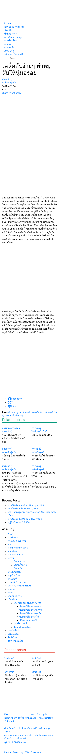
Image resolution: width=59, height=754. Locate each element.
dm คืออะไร (10, 728)
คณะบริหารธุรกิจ (39, 714)
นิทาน (11, 558)
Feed (6, 714)
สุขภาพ (11, 589)
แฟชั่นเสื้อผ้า (14, 630)
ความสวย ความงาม (18, 547)
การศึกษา (13, 537)
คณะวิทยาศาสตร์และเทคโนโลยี (20, 717)
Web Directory (33, 752)
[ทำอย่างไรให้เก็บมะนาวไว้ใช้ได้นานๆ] (44, 445)
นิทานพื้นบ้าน (20, 564)
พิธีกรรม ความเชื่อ (28, 620)
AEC (10, 533)
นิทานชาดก (19, 561)
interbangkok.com (44, 735)
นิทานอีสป (19, 568)
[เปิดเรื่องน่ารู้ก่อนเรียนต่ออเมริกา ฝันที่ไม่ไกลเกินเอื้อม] (15, 668)
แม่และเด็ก (13, 633)
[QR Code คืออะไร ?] (44, 424)
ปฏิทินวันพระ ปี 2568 (19, 522)
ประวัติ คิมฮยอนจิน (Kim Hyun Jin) (26, 505)
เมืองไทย (12, 599)
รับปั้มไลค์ (9, 721)
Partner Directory (13, 752)
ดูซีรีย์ (7, 741)
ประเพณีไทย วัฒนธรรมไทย (27, 602)
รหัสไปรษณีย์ (20, 623)
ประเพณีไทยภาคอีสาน (30, 609)
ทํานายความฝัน (15, 554)
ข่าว (10, 544)
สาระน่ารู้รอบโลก (17, 582)
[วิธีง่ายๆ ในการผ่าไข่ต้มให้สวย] (14, 445)
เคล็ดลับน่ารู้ (17, 415)
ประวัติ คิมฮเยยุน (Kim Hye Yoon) (25, 518)
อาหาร (11, 592)
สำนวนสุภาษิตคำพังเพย (20, 585)
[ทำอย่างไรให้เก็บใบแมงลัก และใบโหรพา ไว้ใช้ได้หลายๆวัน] (14, 462)
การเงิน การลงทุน (17, 540)
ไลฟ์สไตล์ (12, 637)
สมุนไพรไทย (14, 575)
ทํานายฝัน (22, 738)
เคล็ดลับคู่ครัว (25, 412)
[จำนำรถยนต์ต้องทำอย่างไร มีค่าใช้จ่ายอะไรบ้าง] (14, 424)
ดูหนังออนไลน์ (46, 717)
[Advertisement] (29, 125)
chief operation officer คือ (18, 735)
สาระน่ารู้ (13, 412)
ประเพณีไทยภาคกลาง (30, 606)
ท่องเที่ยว (12, 551)
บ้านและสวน (14, 571)
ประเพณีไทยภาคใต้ (29, 616)
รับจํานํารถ (9, 738)
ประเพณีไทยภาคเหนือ (30, 613)
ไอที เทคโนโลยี (15, 640)
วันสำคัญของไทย (22, 627)
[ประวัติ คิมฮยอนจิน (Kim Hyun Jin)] (15, 654)
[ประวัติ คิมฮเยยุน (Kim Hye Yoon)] (43, 668)
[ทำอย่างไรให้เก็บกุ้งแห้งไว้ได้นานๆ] (44, 462)
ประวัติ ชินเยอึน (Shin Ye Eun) (23, 508)
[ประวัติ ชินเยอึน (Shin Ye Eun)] (43, 654)
